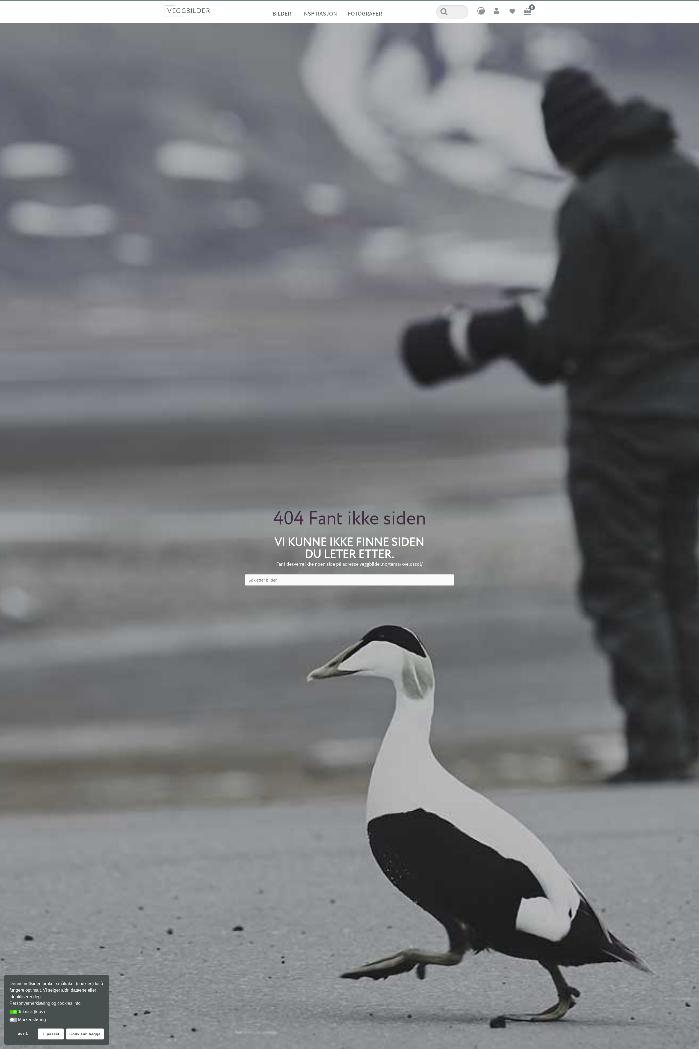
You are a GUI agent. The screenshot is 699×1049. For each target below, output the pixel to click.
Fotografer (365, 13)
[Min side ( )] (497, 12)
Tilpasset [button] (50, 1034)
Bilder (282, 13)
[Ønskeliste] (512, 12)
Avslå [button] (23, 1034)
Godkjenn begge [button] (84, 1034)
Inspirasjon (319, 13)
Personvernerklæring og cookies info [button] (45, 1003)
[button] (13, 1012)
